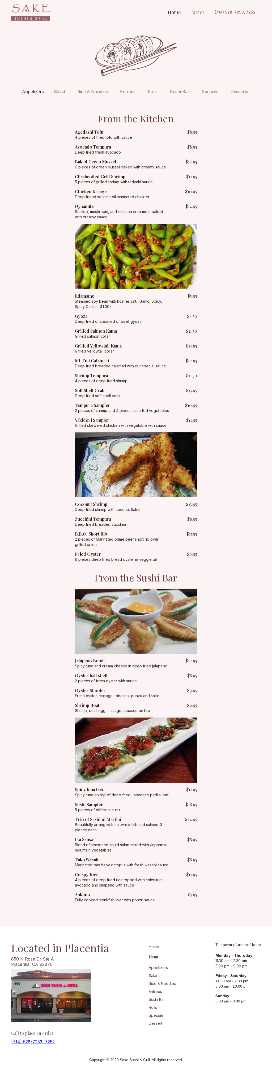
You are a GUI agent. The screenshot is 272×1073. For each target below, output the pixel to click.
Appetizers (33, 91)
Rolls (153, 91)
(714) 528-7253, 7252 (235, 12)
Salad (59, 91)
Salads (154, 975)
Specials (210, 91)
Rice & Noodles (92, 91)
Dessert (155, 1023)
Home (154, 946)
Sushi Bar (179, 91)
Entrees (127, 91)
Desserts (239, 91)
